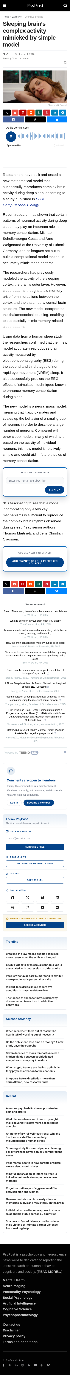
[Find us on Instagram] (22, 1365)
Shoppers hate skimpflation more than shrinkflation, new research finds (30, 1080)
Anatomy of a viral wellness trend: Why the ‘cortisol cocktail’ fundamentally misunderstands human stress (33, 1137)
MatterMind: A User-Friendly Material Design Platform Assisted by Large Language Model (35, 732)
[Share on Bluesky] (57, 119)
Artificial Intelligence (19, 1303)
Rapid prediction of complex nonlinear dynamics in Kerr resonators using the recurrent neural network (35, 698)
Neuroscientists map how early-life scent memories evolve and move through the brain (35, 1201)
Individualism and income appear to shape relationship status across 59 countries (33, 1212)
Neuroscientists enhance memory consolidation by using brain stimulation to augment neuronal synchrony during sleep (35, 655)
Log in (14, 802)
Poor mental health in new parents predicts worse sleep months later (33, 1164)
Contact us (11, 1324)
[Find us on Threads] (42, 1365)
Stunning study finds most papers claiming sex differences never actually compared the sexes (34, 1152)
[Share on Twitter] (7, 113)
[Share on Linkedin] (54, 113)
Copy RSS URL (35, 880)
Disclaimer (11, 1330)
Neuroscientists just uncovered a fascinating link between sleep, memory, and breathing (35, 632)
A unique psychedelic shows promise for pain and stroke (32, 1110)
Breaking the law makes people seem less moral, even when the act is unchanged (32, 955)
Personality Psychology (22, 1292)
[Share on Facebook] (13, 119)
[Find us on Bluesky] (48, 1365)
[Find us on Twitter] (9, 1365)
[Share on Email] (15, 113)
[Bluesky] (42, 898)
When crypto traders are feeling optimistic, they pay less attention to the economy (33, 1069)
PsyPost (35, 5)
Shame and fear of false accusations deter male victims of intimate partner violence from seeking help (32, 1225)
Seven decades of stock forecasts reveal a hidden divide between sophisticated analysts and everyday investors (32, 1056)
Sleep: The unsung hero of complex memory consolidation (35, 611)
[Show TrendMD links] (64, 752)
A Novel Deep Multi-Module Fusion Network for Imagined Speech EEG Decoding (35, 685)
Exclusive (17, 17)
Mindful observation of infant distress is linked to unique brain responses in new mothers (31, 1177)
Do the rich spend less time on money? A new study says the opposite (34, 1043)
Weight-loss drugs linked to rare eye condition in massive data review (29, 988)
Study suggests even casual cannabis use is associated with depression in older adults (34, 966)
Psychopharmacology (20, 1315)
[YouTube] (42, 907)
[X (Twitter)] (27, 898)
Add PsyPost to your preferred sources (35, 562)
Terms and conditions (20, 1342)
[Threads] (12, 907)
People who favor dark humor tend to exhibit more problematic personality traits (34, 977)
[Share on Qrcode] (23, 113)
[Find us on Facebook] (3, 1365)
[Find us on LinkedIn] (16, 1365)
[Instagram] (27, 907)
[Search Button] (65, 5)
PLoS (5, 54)
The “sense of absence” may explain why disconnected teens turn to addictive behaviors (32, 1001)
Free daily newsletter (35, 472)
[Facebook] (12, 898)
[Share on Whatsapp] (39, 113)
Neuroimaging (14, 1286)
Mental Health (14, 1280)
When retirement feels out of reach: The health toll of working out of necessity (31, 1032)
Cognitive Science (34, 17)
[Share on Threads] (35, 119)
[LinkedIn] (57, 898)
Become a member (39, 802)
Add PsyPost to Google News (35, 863)
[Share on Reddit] (31, 113)
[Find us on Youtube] (35, 1365)
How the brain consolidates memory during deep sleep (35, 642)
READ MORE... (49, 1271)
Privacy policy (14, 1336)
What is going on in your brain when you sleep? (35, 620)
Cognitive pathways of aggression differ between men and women (31, 1190)
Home (6, 17)
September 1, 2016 (25, 54)
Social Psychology (17, 1297)
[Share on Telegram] (62, 113)
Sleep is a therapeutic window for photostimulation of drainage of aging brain (35, 672)
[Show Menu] (4, 5)
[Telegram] (57, 907)
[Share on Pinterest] (46, 113)
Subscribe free (34, 847)
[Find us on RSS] (29, 1365)
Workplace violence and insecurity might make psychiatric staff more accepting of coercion (32, 1123)
